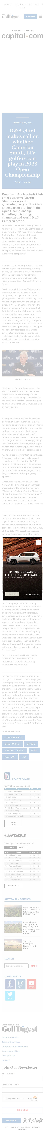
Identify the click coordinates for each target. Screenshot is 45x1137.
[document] (22, 568)
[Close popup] (38, 542)
